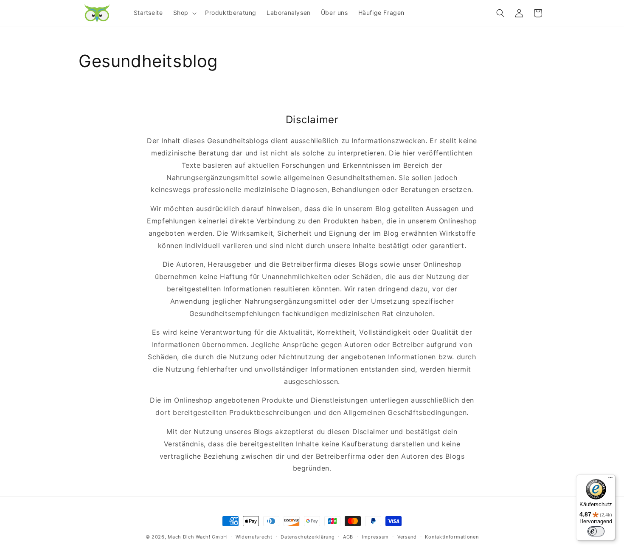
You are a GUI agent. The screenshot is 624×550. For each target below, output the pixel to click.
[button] (184, 13)
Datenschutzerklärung (307, 537)
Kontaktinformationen (451, 537)
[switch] (595, 531)
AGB (348, 537)
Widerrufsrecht (254, 537)
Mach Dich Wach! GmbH (197, 537)
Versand (407, 537)
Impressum (375, 537)
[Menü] (610, 479)
